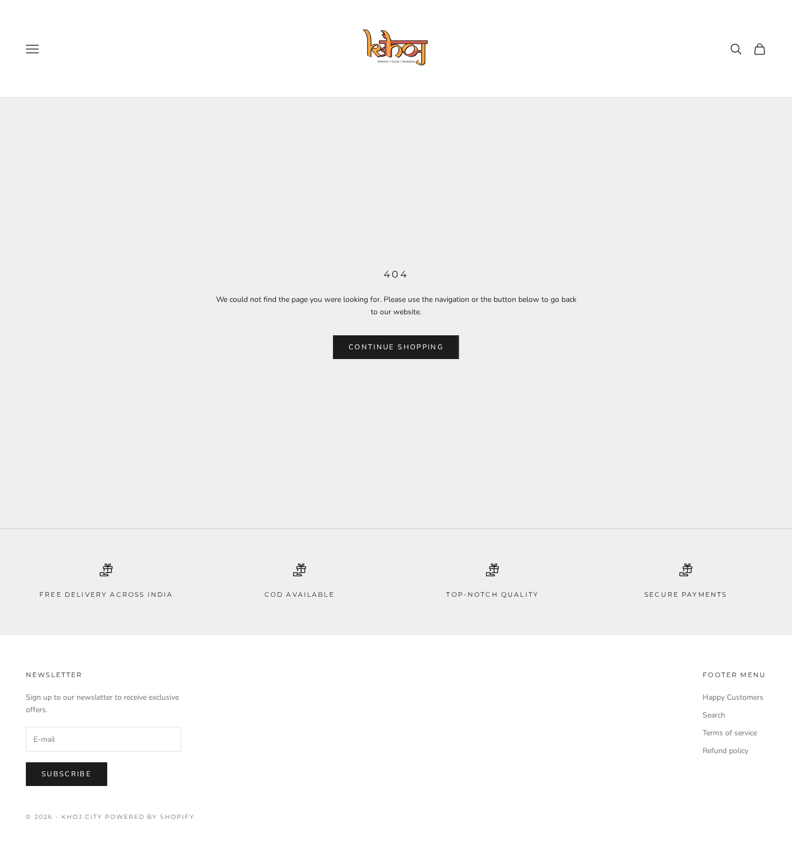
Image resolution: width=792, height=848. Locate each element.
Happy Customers (733, 697)
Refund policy (725, 751)
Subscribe (66, 774)
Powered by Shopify (150, 817)
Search (714, 715)
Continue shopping (396, 347)
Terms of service (730, 733)
